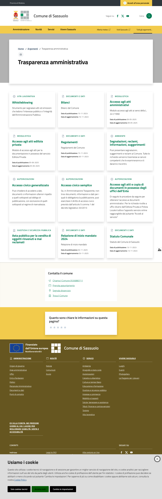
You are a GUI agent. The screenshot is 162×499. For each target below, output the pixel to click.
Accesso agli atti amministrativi (120, 103)
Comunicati (50, 370)
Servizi (90, 358)
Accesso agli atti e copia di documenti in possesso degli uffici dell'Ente (128, 188)
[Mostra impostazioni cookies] (159, 249)
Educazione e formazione (93, 386)
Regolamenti (69, 142)
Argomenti (33, 48)
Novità (53, 358)
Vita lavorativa (89, 414)
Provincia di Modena (17, 3)
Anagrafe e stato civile (92, 370)
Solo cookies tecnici (19, 489)
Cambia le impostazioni (63, 489)
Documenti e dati (17, 390)
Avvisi (48, 374)
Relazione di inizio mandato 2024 (79, 237)
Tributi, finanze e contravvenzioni (96, 406)
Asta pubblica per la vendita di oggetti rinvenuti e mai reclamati (31, 239)
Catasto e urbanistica (91, 378)
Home (21, 48)
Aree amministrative (18, 370)
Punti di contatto (17, 394)
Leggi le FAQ (51, 452)
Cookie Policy (20, 480)
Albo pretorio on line (91, 452)
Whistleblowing (22, 102)
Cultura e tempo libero (92, 382)
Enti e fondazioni (17, 378)
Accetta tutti (40, 489)
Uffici (12, 374)
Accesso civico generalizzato (30, 185)
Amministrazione (22, 358)
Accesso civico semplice (76, 185)
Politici (12, 382)
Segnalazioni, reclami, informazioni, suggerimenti (127, 143)
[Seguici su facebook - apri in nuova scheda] (116, 15)
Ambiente (87, 365)
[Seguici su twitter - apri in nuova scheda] (121, 15)
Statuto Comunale (121, 236)
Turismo (86, 410)
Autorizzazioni (88, 374)
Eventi (121, 370)
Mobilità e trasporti (90, 398)
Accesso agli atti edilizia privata (27, 143)
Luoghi (122, 365)
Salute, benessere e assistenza (95, 402)
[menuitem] (21, 29)
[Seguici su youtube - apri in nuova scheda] (126, 15)
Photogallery (124, 374)
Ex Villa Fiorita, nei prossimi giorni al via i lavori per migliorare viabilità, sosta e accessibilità (24, 427)
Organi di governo (17, 365)
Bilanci (65, 102)
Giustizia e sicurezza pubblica (94, 390)
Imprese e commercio (91, 394)
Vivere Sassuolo (127, 358)
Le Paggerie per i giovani (129, 378)
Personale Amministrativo (20, 386)
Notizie (49, 365)
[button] (149, 16)
